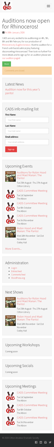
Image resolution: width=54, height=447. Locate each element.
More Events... (13, 248)
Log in (14, 267)
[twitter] (50, 442)
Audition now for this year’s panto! (22, 91)
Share (6, 64)
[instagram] (45, 442)
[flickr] (40, 442)
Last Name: (10, 125)
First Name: (10, 114)
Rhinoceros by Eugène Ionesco (16, 44)
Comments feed (18, 274)
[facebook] (36, 442)
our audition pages (11, 58)
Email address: (11, 136)
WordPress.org (18, 277)
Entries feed (16, 271)
